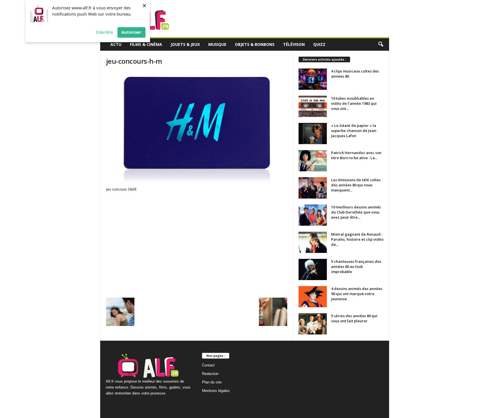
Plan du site (212, 382)
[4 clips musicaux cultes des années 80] (313, 79)
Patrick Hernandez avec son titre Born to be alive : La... (356, 155)
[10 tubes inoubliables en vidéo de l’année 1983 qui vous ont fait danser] (313, 106)
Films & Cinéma (146, 44)
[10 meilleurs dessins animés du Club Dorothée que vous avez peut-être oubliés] (313, 215)
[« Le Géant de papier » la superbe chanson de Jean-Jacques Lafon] (313, 133)
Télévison (294, 44)
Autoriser (131, 32)
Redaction (210, 374)
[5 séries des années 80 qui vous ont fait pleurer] (313, 323)
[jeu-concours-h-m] (196, 128)
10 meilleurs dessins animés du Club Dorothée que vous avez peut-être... (356, 212)
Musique (217, 44)
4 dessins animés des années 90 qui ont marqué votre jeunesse (356, 293)
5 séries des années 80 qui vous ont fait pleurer (354, 318)
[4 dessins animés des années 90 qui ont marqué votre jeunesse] (313, 296)
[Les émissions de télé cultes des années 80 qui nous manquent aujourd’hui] (313, 188)
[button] (380, 44)
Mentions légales (216, 391)
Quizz (319, 44)
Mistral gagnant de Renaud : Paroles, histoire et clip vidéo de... (357, 239)
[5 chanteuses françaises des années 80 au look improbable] (313, 269)
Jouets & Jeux (185, 44)
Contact (208, 365)
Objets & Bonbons (254, 44)
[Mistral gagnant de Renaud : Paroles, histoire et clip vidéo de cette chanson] (313, 242)
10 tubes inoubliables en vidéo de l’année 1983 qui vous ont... (354, 103)
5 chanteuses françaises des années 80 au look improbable (356, 266)
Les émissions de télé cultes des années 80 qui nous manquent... (356, 185)
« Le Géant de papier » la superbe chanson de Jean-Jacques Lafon (354, 130)
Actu (115, 44)
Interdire (104, 32)
